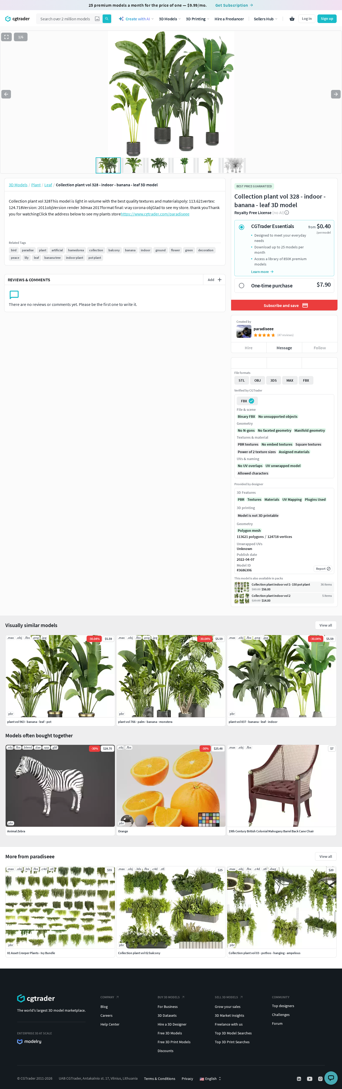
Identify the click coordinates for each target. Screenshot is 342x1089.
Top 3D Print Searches (232, 1041)
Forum (277, 1023)
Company (107, 997)
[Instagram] (321, 1079)
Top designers (283, 1005)
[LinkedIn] (300, 1078)
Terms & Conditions (159, 1078)
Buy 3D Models (169, 997)
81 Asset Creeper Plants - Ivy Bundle (31, 953)
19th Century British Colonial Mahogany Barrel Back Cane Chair (271, 831)
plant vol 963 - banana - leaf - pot (29, 722)
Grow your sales (227, 1006)
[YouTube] (310, 1078)
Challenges (281, 1014)
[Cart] (292, 18)
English (208, 1079)
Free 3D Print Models (174, 1041)
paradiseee (264, 328)
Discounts (165, 1050)
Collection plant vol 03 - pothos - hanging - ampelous (264, 953)
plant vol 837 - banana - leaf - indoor (253, 722)
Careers (106, 1015)
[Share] (319, 363)
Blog (104, 1006)
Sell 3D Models (226, 997)
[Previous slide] (6, 94)
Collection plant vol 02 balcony (139, 953)
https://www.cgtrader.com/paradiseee (155, 214)
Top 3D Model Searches (233, 1033)
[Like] (249, 363)
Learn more (260, 271)
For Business (168, 1006)
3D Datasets (167, 1015)
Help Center (109, 1024)
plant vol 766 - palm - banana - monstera (145, 722)
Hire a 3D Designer (172, 1024)
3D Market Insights (229, 1015)
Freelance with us (229, 1024)
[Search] (107, 18)
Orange (123, 831)
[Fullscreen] (6, 37)
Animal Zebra (16, 831)
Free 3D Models (170, 1033)
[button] (97, 18)
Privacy (187, 1078)
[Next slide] (336, 94)
